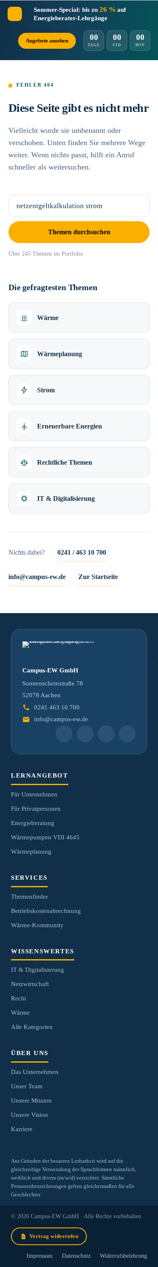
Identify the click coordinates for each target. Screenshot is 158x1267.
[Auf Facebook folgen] (127, 733)
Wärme (48, 317)
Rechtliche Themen (64, 462)
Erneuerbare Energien (69, 426)
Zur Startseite (98, 576)
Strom (46, 390)
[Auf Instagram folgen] (106, 733)
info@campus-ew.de (37, 576)
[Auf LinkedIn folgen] (64, 733)
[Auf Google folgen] (85, 733)
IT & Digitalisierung (66, 498)
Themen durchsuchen (79, 231)
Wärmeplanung (59, 353)
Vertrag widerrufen (53, 1236)
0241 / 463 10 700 (81, 552)
